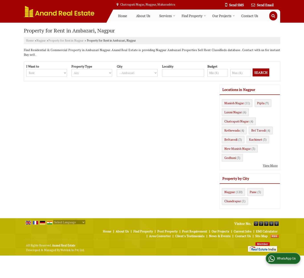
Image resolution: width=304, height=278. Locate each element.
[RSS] (275, 236)
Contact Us (249, 16)
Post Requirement (194, 231)
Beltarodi (230, 139)
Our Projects (221, 16)
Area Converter (160, 236)
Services (165, 16)
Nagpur (41, 40)
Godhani (230, 158)
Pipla (260, 103)
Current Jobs (242, 231)
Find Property (192, 16)
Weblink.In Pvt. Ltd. (73, 250)
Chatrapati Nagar (236, 121)
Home (122, 16)
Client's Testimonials (190, 236)
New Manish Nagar (237, 148)
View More (270, 165)
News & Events (220, 236)
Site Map (261, 236)
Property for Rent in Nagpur (66, 40)
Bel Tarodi (258, 130)
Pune (253, 192)
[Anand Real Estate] (59, 11)
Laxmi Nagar (233, 112)
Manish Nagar (234, 103)
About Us (143, 16)
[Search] (273, 15)
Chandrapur (232, 201)
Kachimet (255, 139)
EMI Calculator (267, 231)
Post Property (167, 231)
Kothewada (232, 130)
